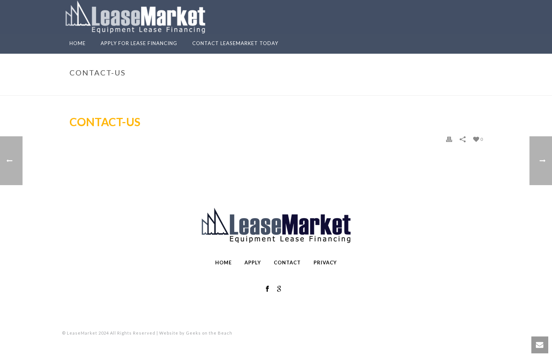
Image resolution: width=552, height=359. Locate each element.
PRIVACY (325, 262)
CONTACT (287, 262)
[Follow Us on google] (279, 289)
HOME (223, 262)
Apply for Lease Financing (139, 43)
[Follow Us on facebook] (267, 289)
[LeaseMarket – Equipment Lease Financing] (135, 17)
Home (77, 43)
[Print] (449, 138)
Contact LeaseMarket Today (235, 43)
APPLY (252, 262)
